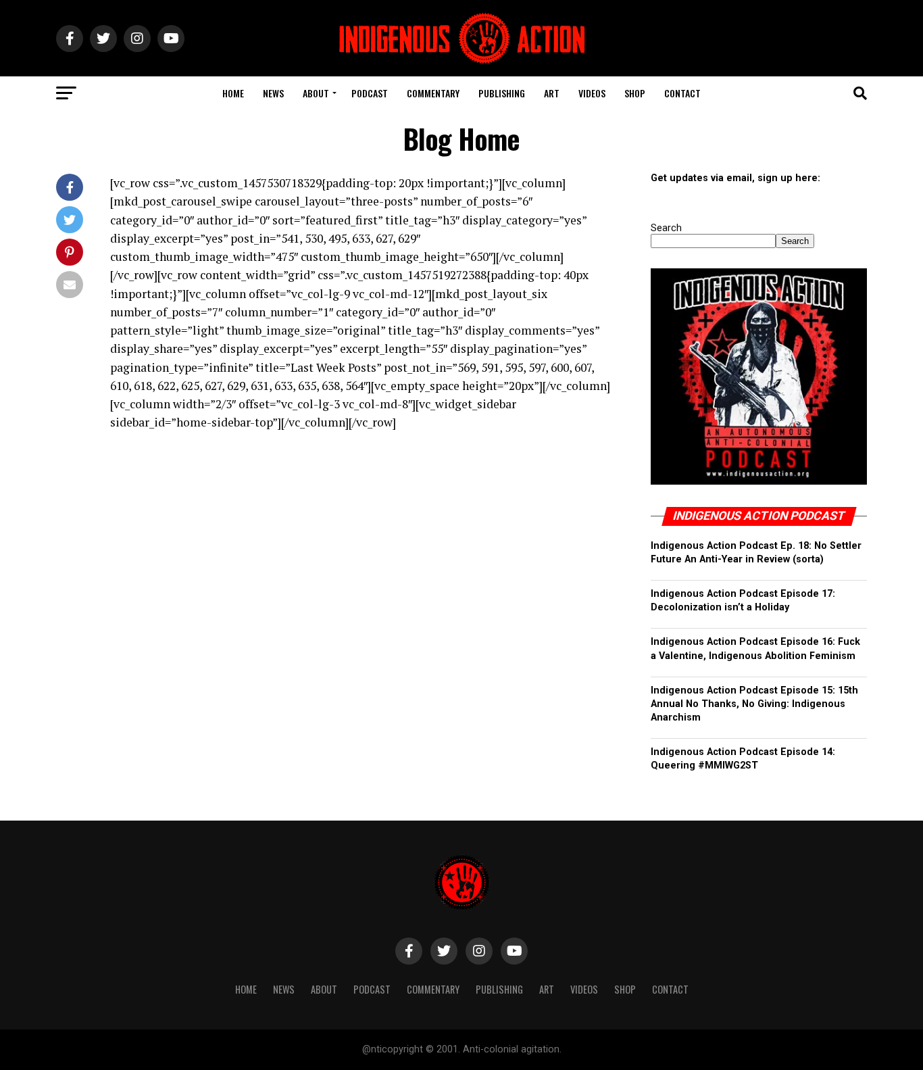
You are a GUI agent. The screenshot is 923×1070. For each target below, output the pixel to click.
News (273, 93)
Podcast (369, 93)
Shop (634, 93)
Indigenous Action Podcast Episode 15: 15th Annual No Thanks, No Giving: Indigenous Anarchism (754, 704)
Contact (682, 93)
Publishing (501, 93)
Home (233, 93)
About (316, 93)
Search (666, 228)
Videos (591, 93)
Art (551, 93)
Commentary (433, 93)
